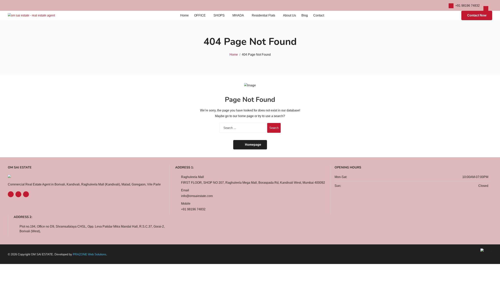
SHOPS (219, 15)
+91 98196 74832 (467, 5)
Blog (304, 15)
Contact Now (476, 15)
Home (184, 15)
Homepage (253, 144)
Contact (318, 15)
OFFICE (200, 15)
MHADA (238, 15)
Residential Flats (263, 15)
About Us (289, 15)
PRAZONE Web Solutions (89, 254)
